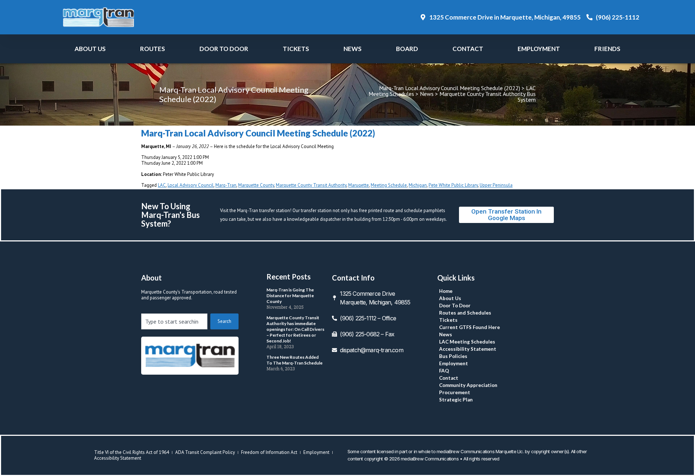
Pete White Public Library (453, 185)
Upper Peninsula (496, 185)
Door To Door (223, 48)
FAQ (444, 371)
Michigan (418, 185)
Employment (539, 48)
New (353, 48)
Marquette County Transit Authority (311, 185)
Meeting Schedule (389, 185)
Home (445, 291)
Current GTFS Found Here (469, 327)
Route (152, 48)
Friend (607, 48)
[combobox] (174, 321)
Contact (467, 48)
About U (90, 48)
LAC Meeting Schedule (467, 342)
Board (407, 48)
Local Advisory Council (191, 185)
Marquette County (256, 185)
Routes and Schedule (465, 313)
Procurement (454, 392)
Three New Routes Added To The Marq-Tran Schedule (294, 360)
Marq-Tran (225, 185)
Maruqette (358, 185)
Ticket (296, 48)
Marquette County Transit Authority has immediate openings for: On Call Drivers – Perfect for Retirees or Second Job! (295, 329)
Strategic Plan (456, 400)
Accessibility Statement (467, 349)
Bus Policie (453, 356)
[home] (190, 355)
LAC (162, 185)
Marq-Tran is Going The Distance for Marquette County (290, 295)
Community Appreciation (468, 385)
